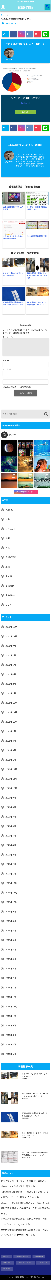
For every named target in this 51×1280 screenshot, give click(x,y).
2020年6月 (10, 826)
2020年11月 (11, 779)
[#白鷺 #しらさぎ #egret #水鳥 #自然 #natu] (25, 464)
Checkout (6, 1256)
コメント (8, 337)
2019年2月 (10, 978)
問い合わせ (6, 1269)
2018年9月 (10, 1026)
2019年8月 (10, 921)
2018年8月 (10, 1035)
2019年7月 (10, 931)
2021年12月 (11, 703)
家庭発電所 (25, 7)
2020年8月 (10, 807)
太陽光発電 (10, 557)
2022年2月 (10, 684)
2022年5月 (10, 665)
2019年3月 (10, 969)
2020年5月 (10, 836)
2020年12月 (11, 769)
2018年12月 (11, 997)
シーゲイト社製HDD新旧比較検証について (37, 208)
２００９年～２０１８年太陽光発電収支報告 (13, 237)
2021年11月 (11, 712)
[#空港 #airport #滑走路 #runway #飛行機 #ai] (42, 480)
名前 (6, 361)
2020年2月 (10, 864)
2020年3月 (10, 855)
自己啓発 (9, 586)
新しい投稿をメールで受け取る (18, 387)
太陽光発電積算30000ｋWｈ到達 (13, 208)
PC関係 (9, 510)
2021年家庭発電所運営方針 (37, 236)
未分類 (8, 576)
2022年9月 (10, 646)
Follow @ (25, 103)
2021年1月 (10, 760)
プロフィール (43, 1262)
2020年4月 (10, 845)
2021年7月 (10, 731)
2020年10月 (11, 788)
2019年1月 (10, 988)
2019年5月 (10, 950)
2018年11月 (11, 1007)
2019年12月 (11, 883)
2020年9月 (10, 798)
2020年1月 (10, 874)
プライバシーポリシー (25, 1262)
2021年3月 (10, 750)
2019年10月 (11, 902)
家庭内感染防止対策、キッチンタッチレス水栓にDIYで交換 (37, 275)
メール (7, 369)
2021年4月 (10, 741)
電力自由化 (10, 595)
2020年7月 (10, 817)
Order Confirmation (22, 1256)
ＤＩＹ (8, 605)
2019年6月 (10, 940)
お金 (7, 519)
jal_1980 (9, 59)
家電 (7, 567)
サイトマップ (7, 1262)
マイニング (10, 529)
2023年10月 (11, 627)
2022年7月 (10, 655)
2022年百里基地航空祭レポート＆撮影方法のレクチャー (13, 305)
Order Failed (39, 1256)
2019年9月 (10, 912)
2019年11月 (11, 893)
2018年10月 (11, 1016)
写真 (7, 548)
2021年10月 (11, 722)
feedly (26, 112)
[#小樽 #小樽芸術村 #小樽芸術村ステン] (25, 448)
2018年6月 (10, 1054)
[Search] (46, 414)
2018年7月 (10, 1045)
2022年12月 (11, 636)
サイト (5, 378)
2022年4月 (10, 674)
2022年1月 (10, 693)
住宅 (7, 538)
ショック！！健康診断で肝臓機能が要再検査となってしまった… (35, 1154)
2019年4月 (10, 959)
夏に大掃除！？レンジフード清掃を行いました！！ (36, 303)
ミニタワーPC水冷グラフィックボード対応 (13, 274)
